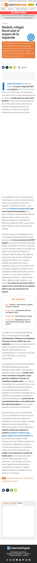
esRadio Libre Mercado (22, 9)
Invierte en (11, 9)
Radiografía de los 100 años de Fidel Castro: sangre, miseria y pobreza (18, 322)
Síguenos (24, 67)
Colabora (31, 5)
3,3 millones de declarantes (18, 209)
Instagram (13, 560)
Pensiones (14, 481)
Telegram (26, 560)
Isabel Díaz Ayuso (14, 84)
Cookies (26, 554)
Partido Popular (6, 481)
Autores (25, 555)
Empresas (3, 9)
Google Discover (20, 560)
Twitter (10, 560)
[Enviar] (10, 67)
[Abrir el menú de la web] (2, 5)
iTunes (29, 560)
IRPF (21, 478)
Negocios (32, 9)
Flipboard (23, 560)
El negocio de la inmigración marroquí (17, 1)
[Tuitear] (7, 67)
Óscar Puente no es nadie (19, 316)
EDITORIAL (5, 23)
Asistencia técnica (15, 555)
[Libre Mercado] (15, 4)
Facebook (7, 560)
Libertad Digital (18, 548)
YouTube (17, 560)
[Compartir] (3, 67)
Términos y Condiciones (14, 554)
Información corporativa (18, 552)
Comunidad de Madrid (13, 478)
